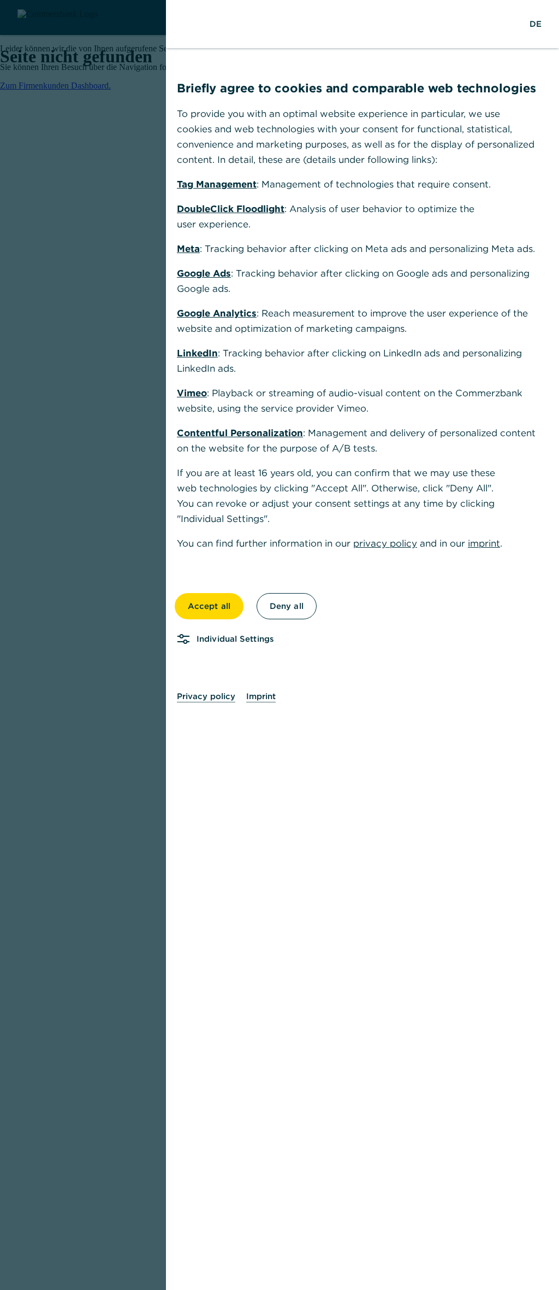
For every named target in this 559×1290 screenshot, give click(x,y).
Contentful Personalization (240, 433)
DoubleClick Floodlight (230, 209)
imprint (484, 543)
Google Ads (204, 273)
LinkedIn (197, 353)
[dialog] (279, 645)
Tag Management (217, 184)
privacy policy (385, 543)
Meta (188, 249)
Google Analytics (217, 313)
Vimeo (192, 393)
